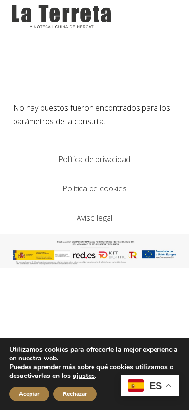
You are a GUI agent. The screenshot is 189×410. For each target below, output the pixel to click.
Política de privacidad (94, 159)
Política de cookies (94, 188)
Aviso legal (94, 217)
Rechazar (75, 394)
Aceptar (29, 394)
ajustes (84, 376)
